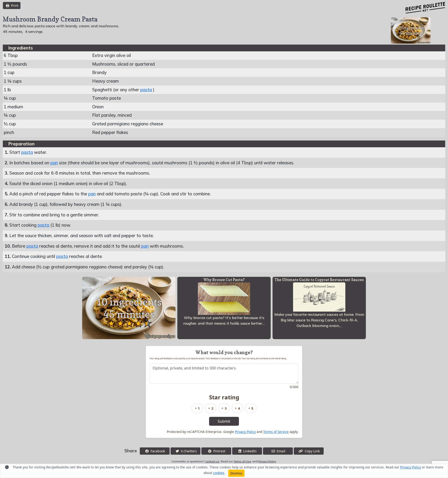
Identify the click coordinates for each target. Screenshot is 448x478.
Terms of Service (276, 431)
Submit (224, 421)
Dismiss (236, 473)
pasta (146, 89)
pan (54, 162)
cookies (218, 473)
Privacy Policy (245, 431)
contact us (212, 461)
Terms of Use (242, 461)
